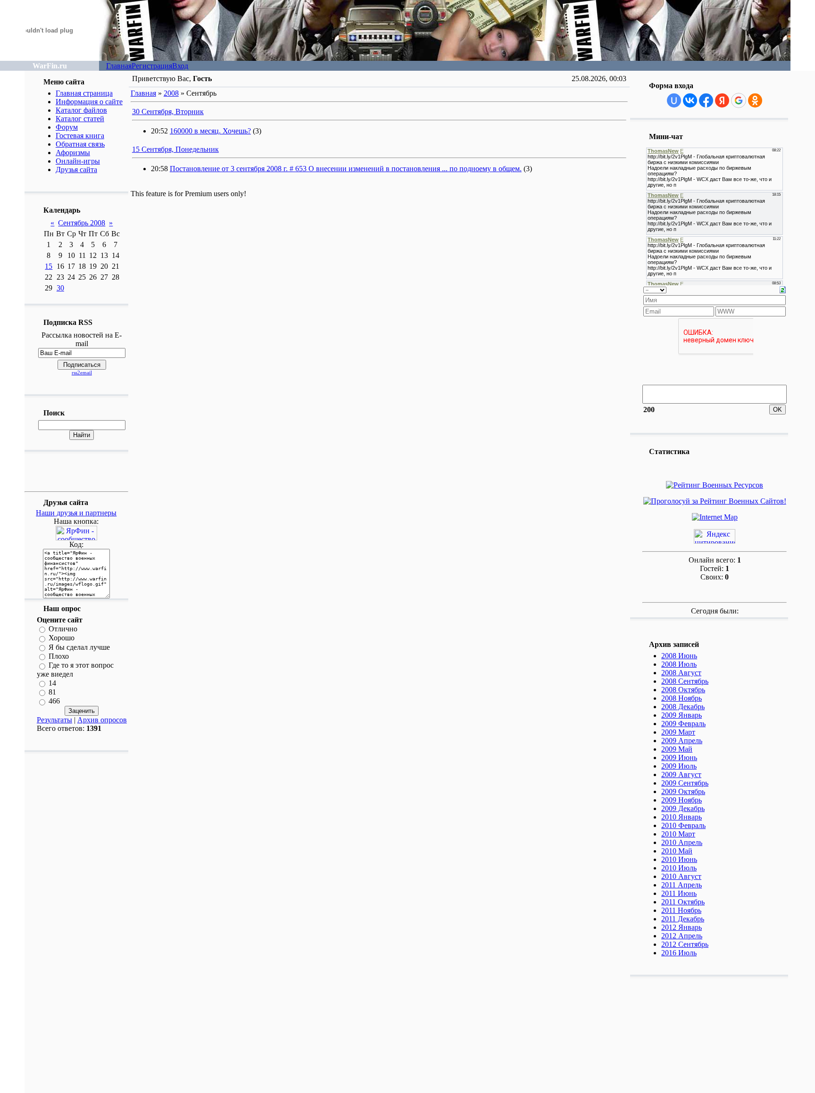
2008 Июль (679, 664)
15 (48, 266)
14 (52, 683)
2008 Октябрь (683, 690)
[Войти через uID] (674, 100)
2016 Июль (679, 953)
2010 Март (678, 834)
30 (60, 288)
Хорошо (62, 638)
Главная (119, 66)
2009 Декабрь (683, 808)
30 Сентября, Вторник (168, 112)
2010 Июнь (679, 859)
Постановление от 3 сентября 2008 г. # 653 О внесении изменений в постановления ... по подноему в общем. (346, 169)
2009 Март (678, 732)
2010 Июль (679, 868)
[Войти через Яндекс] (722, 100)
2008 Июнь (679, 656)
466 (54, 701)
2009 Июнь (679, 758)
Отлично (63, 629)
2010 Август (681, 876)
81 (52, 692)
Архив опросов (102, 720)
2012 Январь (681, 927)
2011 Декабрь (682, 919)
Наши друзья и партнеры (76, 513)
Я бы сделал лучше (79, 647)
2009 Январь (681, 715)
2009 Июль (679, 766)
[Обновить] (783, 289)
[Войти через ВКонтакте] (690, 100)
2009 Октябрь (683, 791)
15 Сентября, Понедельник (175, 149)
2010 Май (676, 851)
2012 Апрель (681, 936)
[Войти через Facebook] (706, 100)
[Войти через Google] (738, 100)
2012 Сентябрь (684, 944)
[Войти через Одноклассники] (755, 100)
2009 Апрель (681, 741)
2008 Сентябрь (684, 681)
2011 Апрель (681, 885)
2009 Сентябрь (684, 783)
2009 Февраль (683, 724)
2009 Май (676, 749)
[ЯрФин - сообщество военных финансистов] (76, 538)
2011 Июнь (679, 893)
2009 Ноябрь (681, 800)
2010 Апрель (681, 842)
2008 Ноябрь (681, 698)
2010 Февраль (683, 825)
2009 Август (681, 774)
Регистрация (152, 66)
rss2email (82, 372)
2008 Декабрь (683, 707)
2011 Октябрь (683, 902)
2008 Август (681, 673)
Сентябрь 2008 (81, 223)
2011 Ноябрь (681, 910)
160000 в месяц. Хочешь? (210, 131)
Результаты (54, 720)
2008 (171, 93)
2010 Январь (681, 817)
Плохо (59, 656)
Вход (180, 66)
